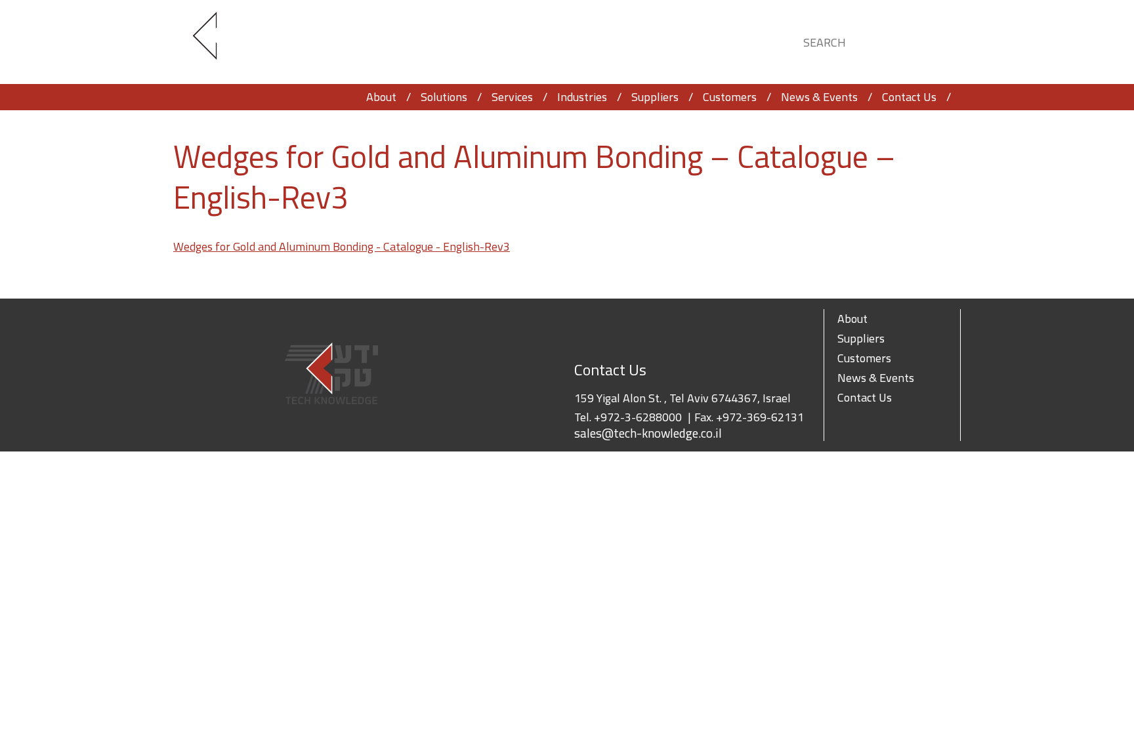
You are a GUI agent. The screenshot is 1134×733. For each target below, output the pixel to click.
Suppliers (655, 97)
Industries (582, 97)
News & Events (819, 97)
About (381, 97)
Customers (730, 97)
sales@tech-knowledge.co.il (648, 433)
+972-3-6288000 (638, 417)
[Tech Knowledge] (216, 42)
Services (512, 97)
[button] (938, 40)
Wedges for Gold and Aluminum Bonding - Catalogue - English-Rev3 (341, 246)
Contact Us (909, 97)
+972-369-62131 (760, 417)
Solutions (444, 97)
